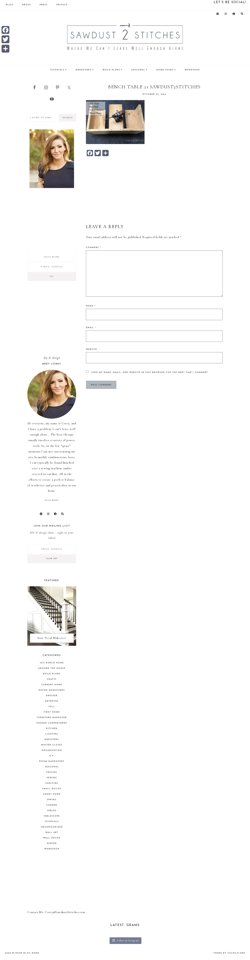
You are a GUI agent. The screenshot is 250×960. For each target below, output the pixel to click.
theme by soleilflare (229, 953)
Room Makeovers (51, 761)
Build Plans (52, 674)
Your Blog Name (27, 953)
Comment (93, 247)
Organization (52, 750)
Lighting (52, 734)
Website (91, 349)
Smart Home (52, 794)
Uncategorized (52, 827)
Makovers (52, 739)
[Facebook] (5, 30)
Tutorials (52, 821)
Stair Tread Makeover (52, 638)
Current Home (51, 685)
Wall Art (51, 832)
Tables (51, 811)
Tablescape (52, 816)
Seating (51, 772)
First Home (52, 712)
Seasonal (52, 767)
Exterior (51, 701)
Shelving (51, 783)
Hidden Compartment (52, 723)
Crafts (52, 679)
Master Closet (51, 745)
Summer (51, 805)
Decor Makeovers (52, 690)
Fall (52, 707)
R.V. (51, 756)
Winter (52, 843)
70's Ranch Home (52, 663)
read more (52, 500)
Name (90, 306)
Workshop (51, 849)
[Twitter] (5, 39)
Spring (52, 800)
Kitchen (51, 728)
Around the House (51, 668)
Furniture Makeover (52, 717)
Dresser (52, 696)
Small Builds (51, 789)
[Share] (5, 48)
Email (91, 328)
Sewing (52, 778)
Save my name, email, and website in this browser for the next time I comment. (149, 372)
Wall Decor (51, 838)
